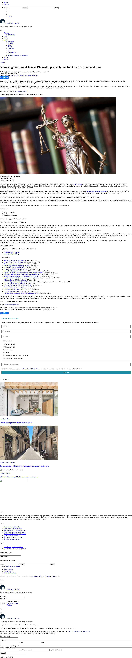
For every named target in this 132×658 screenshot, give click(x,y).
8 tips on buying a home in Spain (14, 287)
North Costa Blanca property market (15, 532)
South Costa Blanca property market (15, 534)
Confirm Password (57, 650)
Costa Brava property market (12, 528)
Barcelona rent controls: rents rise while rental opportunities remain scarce (24, 466)
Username (3, 596)
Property (10, 43)
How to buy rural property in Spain (14, 267)
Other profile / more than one (14, 358)
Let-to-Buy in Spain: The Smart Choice (16, 262)
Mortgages (11, 48)
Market (10, 45)
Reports (6, 33)
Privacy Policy (27, 368)
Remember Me (13, 601)
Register (9, 605)
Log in (10, 16)
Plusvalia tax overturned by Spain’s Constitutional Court (21, 293)
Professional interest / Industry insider (16, 355)
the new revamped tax (96, 191)
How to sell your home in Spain (13, 547)
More (9, 54)
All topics (11, 42)
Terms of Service (50, 576)
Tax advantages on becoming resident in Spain (18, 282)
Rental (10, 47)
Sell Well (6, 57)
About (6, 2)
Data (5, 36)
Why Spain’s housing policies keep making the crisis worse (19, 477)
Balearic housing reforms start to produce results (16, 423)
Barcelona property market (12, 527)
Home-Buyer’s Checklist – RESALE (15, 291)
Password (3, 599)
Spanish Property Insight (12, 566)
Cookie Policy (8, 571)
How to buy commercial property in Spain (17, 266)
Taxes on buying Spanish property (14, 283)
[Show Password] (20, 650)
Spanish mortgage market (11, 539)
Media (7, 352)
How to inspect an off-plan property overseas (17, 278)
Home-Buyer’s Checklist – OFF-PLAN (16, 289)
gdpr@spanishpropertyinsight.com (79, 631)
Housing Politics (13, 52)
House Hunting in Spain (11, 271)
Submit (3, 653)
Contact (6, 4)
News (5, 40)
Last (42, 643)
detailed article (77, 184)
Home (2, 62)
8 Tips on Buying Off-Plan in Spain (15, 280)
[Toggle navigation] (1, 30)
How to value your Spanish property (15, 548)
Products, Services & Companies (18, 55)
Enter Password (26, 650)
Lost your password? (13, 603)
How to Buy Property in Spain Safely (15, 269)
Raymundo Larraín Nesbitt (14, 75)
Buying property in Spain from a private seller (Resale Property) (23, 272)
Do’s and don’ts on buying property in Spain (17, 285)
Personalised (11, 35)
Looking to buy (10, 344)
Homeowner (9, 350)
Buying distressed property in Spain (15, 260)
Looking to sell (10, 347)
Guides (6, 38)
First (21, 643)
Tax (9, 50)
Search (6, 59)
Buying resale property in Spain (13, 264)
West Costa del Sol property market (14, 530)
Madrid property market (11, 535)
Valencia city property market (13, 537)
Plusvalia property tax (12, 304)
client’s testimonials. (21, 91)
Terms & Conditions (10, 573)
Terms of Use (35, 368)
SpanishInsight (12, 23)
